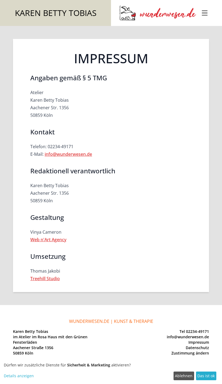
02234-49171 (197, 331)
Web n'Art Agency (48, 240)
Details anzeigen (19, 375)
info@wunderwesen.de (68, 154)
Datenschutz (197, 347)
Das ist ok (206, 375)
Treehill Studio (45, 279)
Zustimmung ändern (190, 353)
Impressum (198, 342)
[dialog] (111, 371)
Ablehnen (183, 375)
